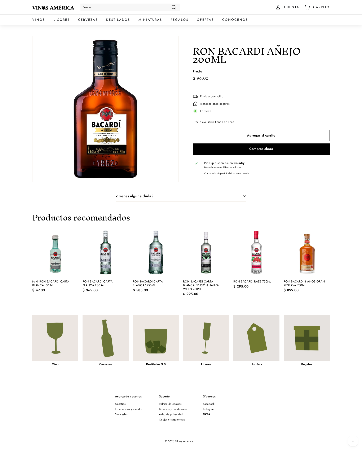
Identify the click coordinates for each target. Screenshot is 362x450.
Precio (197, 72)
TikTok (206, 414)
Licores (61, 19)
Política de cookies (170, 404)
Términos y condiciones (173, 409)
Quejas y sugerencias (172, 420)
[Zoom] (105, 109)
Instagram (208, 409)
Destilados (118, 19)
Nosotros (120, 404)
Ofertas (205, 19)
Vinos (38, 19)
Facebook (209, 404)
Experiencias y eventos (128, 409)
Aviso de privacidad (171, 414)
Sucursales (121, 414)
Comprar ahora (261, 149)
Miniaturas (150, 19)
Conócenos (235, 19)
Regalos (180, 19)
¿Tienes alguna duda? (135, 196)
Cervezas (88, 19)
